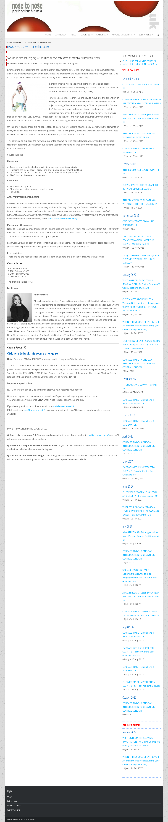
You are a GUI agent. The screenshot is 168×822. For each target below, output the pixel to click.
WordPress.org (13, 810)
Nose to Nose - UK (28, 819)
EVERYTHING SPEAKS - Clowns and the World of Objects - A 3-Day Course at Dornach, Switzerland (141, 344)
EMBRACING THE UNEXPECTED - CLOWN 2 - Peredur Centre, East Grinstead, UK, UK (138, 652)
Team (74, 34)
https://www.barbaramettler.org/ (63, 218)
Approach (60, 34)
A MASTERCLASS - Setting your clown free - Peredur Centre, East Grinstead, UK (140, 118)
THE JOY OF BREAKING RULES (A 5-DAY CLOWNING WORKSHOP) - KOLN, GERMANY (141, 259)
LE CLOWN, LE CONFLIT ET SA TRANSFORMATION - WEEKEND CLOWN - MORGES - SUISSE (138, 240)
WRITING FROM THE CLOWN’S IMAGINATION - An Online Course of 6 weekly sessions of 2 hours (141, 284)
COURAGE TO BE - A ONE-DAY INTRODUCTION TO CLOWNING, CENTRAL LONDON (138, 363)
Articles (101, 34)
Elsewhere (145, 34)
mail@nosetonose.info (64, 406)
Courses (85, 34)
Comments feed (14, 805)
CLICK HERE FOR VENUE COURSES (139, 61)
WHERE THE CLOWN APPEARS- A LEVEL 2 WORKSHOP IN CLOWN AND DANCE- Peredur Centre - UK (140, 511)
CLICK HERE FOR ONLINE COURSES (139, 64)
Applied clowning (122, 34)
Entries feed (12, 801)
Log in (9, 796)
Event (15, 42)
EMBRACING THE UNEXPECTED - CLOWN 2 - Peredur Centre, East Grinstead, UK (138, 471)
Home (48, 34)
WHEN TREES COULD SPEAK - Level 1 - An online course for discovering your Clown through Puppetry (141, 326)
